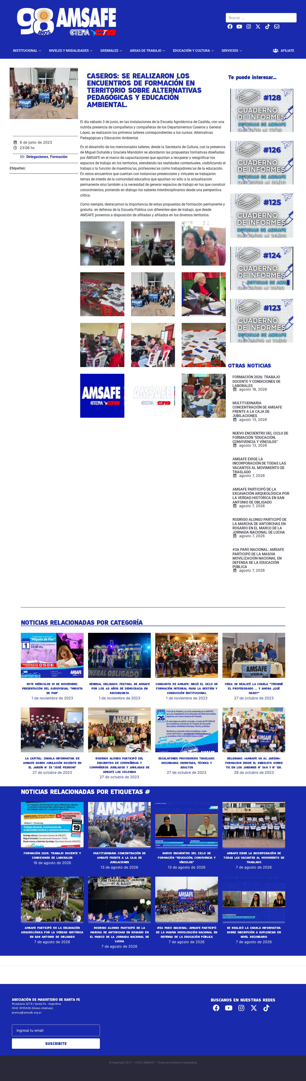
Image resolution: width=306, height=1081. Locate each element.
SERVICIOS (230, 51)
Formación (58, 157)
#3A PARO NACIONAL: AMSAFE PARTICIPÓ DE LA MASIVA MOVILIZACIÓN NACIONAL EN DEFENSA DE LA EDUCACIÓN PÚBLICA (186, 932)
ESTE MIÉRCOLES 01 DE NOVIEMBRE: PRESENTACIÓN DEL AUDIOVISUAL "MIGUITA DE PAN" (52, 688)
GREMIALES (109, 51)
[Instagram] (249, 26)
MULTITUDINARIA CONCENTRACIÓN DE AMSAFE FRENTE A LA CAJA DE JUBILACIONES (119, 857)
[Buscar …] (261, 17)
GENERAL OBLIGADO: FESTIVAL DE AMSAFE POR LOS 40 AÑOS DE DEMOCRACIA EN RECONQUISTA (119, 688)
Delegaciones (37, 157)
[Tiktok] (267, 26)
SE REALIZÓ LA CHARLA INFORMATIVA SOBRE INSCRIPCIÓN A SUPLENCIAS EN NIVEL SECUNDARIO (254, 932)
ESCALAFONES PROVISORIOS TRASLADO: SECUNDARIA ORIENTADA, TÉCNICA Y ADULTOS (186, 762)
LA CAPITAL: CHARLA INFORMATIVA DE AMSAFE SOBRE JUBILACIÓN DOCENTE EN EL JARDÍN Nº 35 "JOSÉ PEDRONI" (52, 762)
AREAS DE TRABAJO (145, 51)
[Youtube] (239, 26)
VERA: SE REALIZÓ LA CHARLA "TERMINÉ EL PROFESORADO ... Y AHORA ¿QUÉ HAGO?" (254, 688)
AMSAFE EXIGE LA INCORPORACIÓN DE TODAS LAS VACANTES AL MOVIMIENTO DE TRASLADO (253, 857)
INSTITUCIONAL (25, 51)
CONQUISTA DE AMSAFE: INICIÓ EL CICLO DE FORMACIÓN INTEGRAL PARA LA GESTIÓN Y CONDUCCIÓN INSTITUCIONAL (186, 688)
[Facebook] (230, 26)
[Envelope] (277, 26)
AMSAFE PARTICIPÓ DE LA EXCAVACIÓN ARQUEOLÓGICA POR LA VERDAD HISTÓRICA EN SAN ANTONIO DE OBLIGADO (52, 932)
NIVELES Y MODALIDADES (69, 51)
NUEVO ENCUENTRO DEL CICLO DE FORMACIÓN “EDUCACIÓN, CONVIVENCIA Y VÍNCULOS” (186, 857)
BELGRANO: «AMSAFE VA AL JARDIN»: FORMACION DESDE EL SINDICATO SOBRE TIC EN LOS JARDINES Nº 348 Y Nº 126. (254, 762)
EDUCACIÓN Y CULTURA (191, 51)
